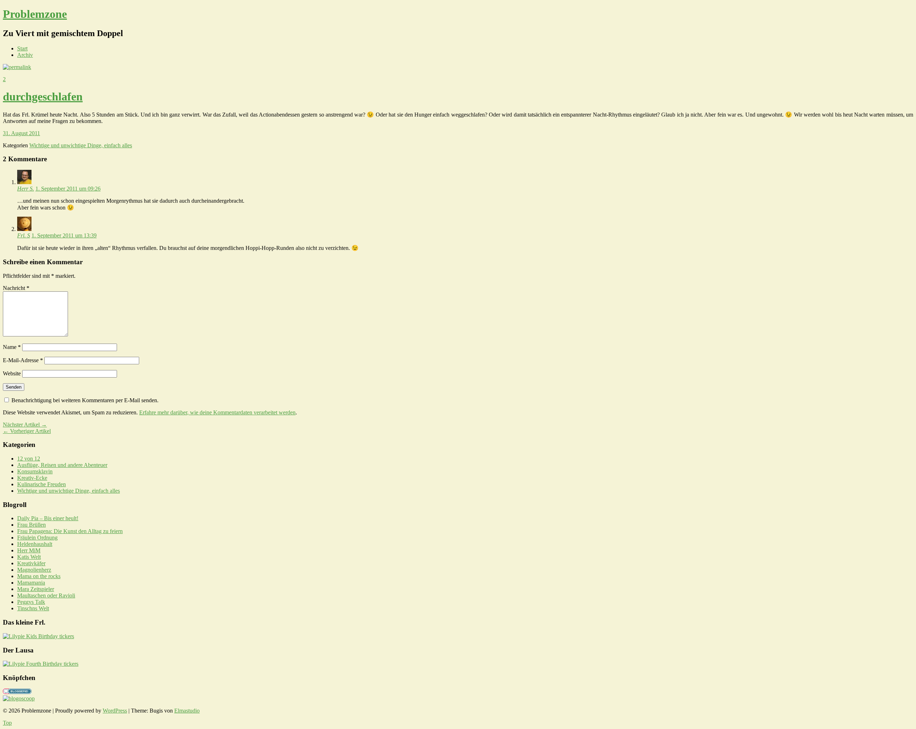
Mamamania (31, 583)
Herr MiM (28, 550)
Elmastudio (187, 711)
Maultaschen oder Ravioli (46, 595)
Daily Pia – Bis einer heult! (47, 518)
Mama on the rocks (38, 576)
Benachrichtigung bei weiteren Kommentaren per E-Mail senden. (85, 400)
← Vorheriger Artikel (27, 431)
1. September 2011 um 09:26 (68, 189)
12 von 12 (28, 458)
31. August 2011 (21, 133)
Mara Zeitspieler (35, 589)
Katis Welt (29, 557)
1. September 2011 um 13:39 (64, 235)
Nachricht (16, 288)
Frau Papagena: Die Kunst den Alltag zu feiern (70, 531)
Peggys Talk (31, 602)
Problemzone (35, 14)
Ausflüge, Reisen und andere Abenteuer (62, 465)
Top (7, 723)
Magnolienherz (34, 570)
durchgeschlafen (43, 96)
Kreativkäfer (31, 563)
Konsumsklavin (35, 471)
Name (12, 347)
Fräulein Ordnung (37, 538)
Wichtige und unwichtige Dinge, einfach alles (80, 145)
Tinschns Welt (33, 608)
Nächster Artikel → (25, 425)
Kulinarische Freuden (41, 484)
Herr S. (25, 189)
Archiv (25, 55)
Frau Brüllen (31, 525)
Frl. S (23, 235)
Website (12, 373)
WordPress (115, 711)
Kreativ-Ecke (32, 478)
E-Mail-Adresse (23, 360)
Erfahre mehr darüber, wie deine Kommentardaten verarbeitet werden (217, 412)
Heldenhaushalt (34, 544)
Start (22, 48)
